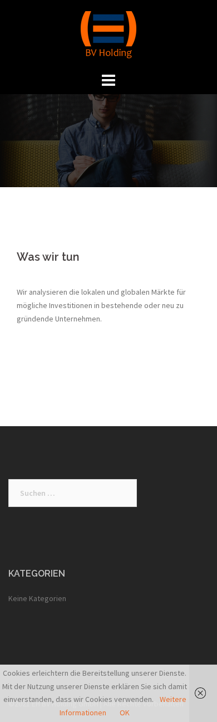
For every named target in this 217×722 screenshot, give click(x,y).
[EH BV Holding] (108, 34)
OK (125, 713)
